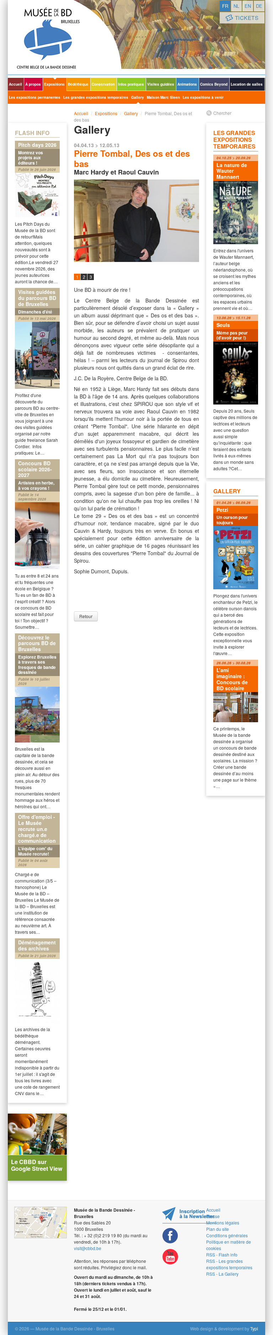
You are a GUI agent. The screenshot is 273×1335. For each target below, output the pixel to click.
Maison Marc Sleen (163, 97)
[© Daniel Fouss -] (136, 220)
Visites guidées (160, 84)
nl (236, 5)
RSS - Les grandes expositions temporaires (229, 1264)
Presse (213, 1216)
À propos (33, 84)
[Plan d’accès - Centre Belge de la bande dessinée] (40, 1223)
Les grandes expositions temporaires (95, 97)
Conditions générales (227, 1235)
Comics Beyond (214, 84)
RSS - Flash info (221, 1254)
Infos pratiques (131, 84)
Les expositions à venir (203, 97)
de (259, 5)
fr (225, 5)
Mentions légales (222, 1222)
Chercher (222, 113)
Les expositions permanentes (34, 97)
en (248, 5)
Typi (254, 1328)
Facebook (170, 1236)
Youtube (170, 1257)
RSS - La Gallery (222, 1274)
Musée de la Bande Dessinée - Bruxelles (65, 37)
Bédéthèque (78, 84)
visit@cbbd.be (87, 1248)
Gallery (137, 97)
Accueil (15, 84)
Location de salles (247, 84)
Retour (85, 616)
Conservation (103, 84)
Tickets (247, 17)
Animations (187, 84)
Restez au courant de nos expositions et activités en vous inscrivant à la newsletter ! (189, 1215)
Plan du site (217, 1229)
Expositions (54, 84)
